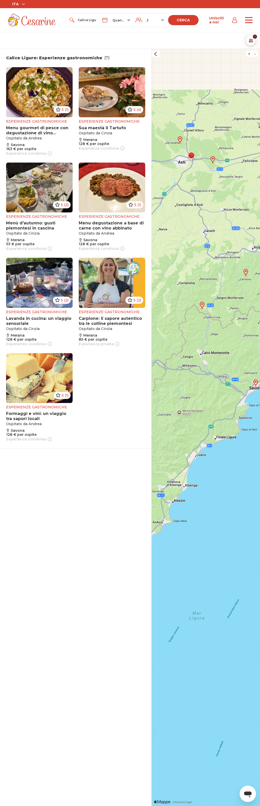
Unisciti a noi (216, 20)
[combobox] (87, 20)
